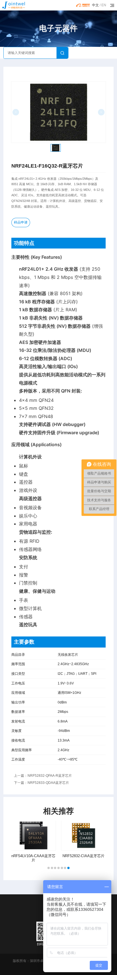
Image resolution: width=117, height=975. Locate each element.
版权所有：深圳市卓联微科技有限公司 (42, 961)
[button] (48, 868)
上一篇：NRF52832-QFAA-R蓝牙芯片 (43, 776)
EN (103, 5)
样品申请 (21, 222)
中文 (95, 5)
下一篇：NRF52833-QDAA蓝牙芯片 (41, 783)
